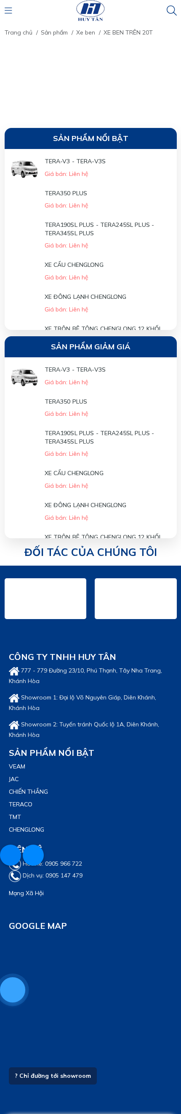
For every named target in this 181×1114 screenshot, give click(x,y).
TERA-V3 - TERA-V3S (75, 161)
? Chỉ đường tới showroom (53, 1087)
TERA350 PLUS (30, 204)
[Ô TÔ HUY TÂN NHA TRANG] (90, 10)
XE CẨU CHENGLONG (38, 297)
